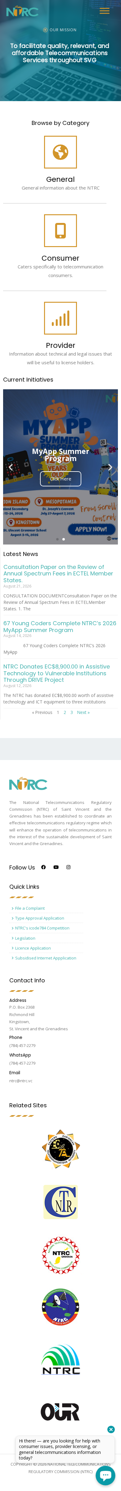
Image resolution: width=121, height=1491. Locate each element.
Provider (60, 345)
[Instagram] (68, 867)
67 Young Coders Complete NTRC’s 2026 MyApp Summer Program (59, 626)
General (60, 179)
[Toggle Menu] (105, 11)
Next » (83, 712)
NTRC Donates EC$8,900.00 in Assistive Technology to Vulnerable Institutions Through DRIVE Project (56, 673)
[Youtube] (56, 867)
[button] (57, 539)
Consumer (60, 258)
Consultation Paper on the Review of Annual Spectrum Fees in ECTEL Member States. (58, 573)
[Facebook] (43, 867)
